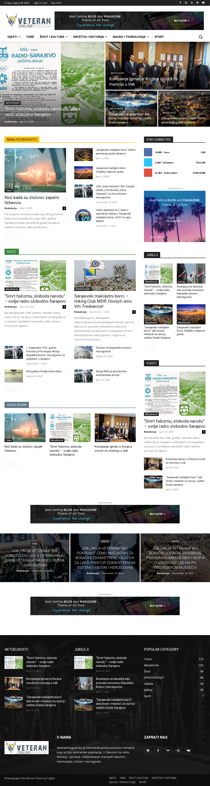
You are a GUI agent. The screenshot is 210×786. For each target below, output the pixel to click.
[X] (191, 3)
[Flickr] (168, 751)
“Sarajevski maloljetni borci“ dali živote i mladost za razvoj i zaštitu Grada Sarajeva (157, 332)
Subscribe (199, 172)
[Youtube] (203, 3)
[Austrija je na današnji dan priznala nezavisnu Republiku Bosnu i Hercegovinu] (191, 273)
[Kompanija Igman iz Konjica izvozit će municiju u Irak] (157, 66)
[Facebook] (180, 3)
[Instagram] (186, 3)
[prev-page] (7, 236)
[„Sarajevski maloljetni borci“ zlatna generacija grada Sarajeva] (184, 109)
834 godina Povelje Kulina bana (44, 371)
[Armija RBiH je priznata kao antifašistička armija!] (83, 376)
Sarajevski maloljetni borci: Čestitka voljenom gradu (191, 331)
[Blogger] (148, 751)
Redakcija (11, 208)
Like (203, 152)
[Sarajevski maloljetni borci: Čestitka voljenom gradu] (83, 172)
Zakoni (105, 541)
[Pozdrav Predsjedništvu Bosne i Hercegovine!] (83, 352)
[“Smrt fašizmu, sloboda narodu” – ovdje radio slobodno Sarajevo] (52, 84)
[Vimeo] (197, 3)
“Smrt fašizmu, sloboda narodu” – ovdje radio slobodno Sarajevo (35, 299)
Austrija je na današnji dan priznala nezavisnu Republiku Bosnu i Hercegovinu (115, 682)
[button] (200, 37)
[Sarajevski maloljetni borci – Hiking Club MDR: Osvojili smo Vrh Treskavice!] (105, 275)
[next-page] (13, 236)
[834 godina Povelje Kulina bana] (14, 376)
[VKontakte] (188, 751)
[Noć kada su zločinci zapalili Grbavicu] (35, 170)
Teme (8, 190)
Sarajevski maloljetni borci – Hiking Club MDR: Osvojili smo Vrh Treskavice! (103, 301)
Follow (200, 162)
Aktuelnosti (12, 103)
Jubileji (181, 281)
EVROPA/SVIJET (83, 289)
